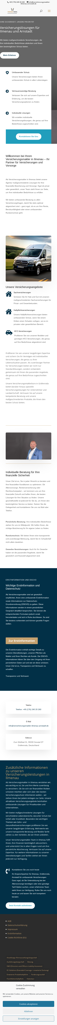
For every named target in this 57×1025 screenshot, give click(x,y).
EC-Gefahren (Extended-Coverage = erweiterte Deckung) (28, 970)
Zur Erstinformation (22, 641)
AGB (9, 921)
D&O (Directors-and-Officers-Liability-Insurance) (24, 966)
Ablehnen (28, 1011)
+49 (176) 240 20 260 (17, 2)
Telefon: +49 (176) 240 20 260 (28, 709)
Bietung (30, 962)
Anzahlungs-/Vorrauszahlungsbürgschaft (22, 958)
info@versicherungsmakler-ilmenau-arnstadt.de (29, 726)
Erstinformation (14, 933)
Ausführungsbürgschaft (15, 962)
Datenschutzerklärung (17, 925)
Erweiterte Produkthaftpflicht (17, 974)
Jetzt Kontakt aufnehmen (20, 905)
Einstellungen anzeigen (28, 1018)
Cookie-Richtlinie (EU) (17, 937)
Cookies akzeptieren (28, 1004)
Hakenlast (30, 979)
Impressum (13, 929)
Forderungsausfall (38, 974)
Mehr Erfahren (9, 55)
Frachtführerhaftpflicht (15, 979)
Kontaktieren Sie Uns (28, 136)
